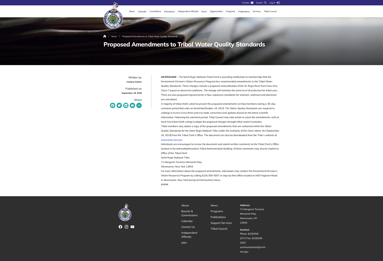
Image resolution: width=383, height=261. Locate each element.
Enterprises (169, 11)
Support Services (221, 223)
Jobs (184, 242)
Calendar (142, 11)
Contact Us (188, 227)
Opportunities (216, 11)
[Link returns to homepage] (113, 15)
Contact (245, 2)
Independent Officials (188, 11)
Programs (230, 11)
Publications (244, 11)
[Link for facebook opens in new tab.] (120, 227)
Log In (272, 2)
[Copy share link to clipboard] (138, 105)
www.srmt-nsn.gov (171, 139)
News (204, 11)
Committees (155, 11)
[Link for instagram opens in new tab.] (126, 227)
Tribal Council (270, 11)
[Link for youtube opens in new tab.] (132, 227)
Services (257, 11)
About (132, 11)
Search (259, 2)
